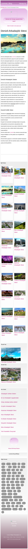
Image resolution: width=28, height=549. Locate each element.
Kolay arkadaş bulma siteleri (9, 402)
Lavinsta (14, 56)
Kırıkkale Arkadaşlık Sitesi (8, 419)
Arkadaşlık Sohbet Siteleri (8, 393)
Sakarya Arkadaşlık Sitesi (8, 382)
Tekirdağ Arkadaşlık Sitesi (8, 362)
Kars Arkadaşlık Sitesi (7, 414)
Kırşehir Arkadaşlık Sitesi (8, 406)
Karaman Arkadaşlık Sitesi (8, 410)
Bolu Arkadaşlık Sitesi (7, 427)
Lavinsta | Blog (6, 3)
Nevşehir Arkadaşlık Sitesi (8, 423)
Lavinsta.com (4, 7)
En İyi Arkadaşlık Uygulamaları (10, 398)
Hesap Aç (22, 3)
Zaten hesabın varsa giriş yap (14, 25)
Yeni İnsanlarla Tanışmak (8, 431)
